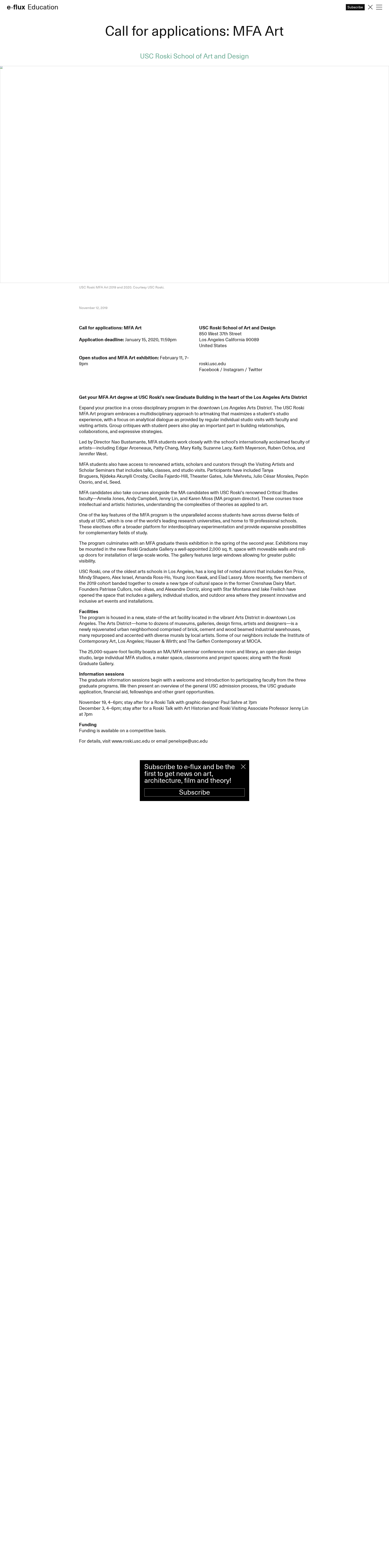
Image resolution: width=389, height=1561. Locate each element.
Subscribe (194, 792)
